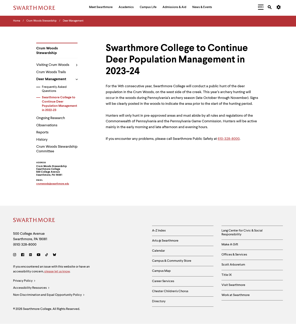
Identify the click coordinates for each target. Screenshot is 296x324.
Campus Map (161, 271)
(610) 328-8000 (24, 244)
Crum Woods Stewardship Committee (57, 149)
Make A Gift (229, 244)
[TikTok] (47, 255)
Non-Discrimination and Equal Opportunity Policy (47, 295)
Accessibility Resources (30, 288)
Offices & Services (234, 254)
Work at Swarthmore (235, 295)
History (42, 139)
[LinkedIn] (30, 255)
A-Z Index (159, 230)
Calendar (158, 250)
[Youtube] (38, 255)
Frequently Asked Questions (54, 89)
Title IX (226, 275)
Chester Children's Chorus (170, 291)
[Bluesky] (54, 255)
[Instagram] (15, 255)
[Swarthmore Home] (34, 221)
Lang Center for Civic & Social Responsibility (242, 232)
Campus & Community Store (171, 261)
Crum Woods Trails (51, 72)
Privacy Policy (23, 280)
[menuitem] (101, 7)
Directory (159, 301)
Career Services (163, 281)
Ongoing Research (50, 118)
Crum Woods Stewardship (47, 51)
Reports (42, 132)
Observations (46, 125)
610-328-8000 (229, 139)
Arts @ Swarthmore (165, 240)
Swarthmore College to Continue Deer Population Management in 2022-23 (59, 104)
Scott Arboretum (233, 264)
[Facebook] (23, 255)
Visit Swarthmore (233, 285)
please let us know (57, 271)
